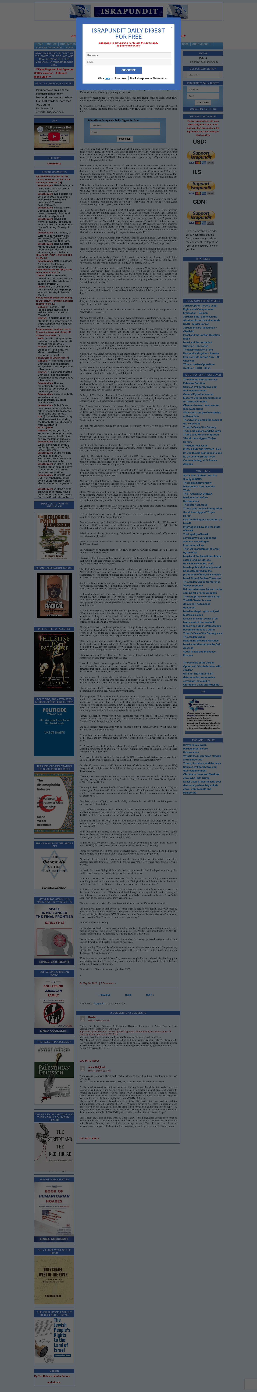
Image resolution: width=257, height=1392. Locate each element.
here (107, 78)
